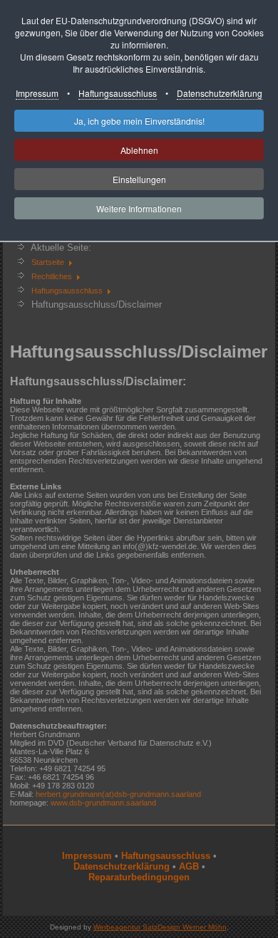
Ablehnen (139, 150)
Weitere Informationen (139, 208)
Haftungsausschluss (117, 93)
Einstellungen (139, 179)
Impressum (37, 93)
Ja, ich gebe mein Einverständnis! (139, 121)
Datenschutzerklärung (219, 93)
